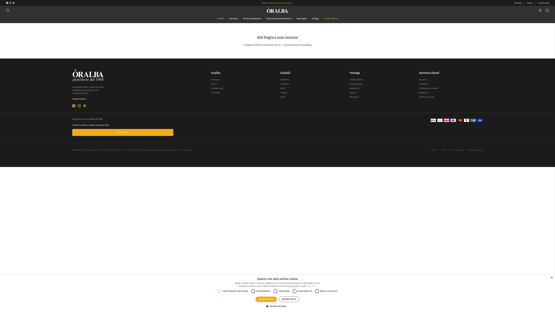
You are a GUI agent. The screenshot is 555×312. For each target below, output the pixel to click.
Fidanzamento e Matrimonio (278, 18)
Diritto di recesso (426, 96)
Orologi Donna (356, 79)
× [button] (552, 278)
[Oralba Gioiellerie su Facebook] (7, 3)
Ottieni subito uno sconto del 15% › (277, 2)
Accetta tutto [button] (266, 299)
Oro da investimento (252, 18)
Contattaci (216, 92)
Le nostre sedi (543, 3)
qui (282, 44)
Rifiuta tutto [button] (289, 299)
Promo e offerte (330, 18)
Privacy (434, 150)
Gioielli (221, 18)
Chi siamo (518, 3)
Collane (283, 92)
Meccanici (354, 96)
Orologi (315, 18)
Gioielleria (285, 79)
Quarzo (353, 92)
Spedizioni (424, 92)
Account (423, 79)
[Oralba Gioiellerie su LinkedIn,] (14, 3)
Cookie (443, 150)
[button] (277, 306)
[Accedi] (540, 10)
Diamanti (233, 18)
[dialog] (277, 293)
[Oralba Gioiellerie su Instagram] (10, 3)
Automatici (355, 88)
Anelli (282, 96)
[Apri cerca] (8, 10)
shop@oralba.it (79, 98)
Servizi (529, 3)
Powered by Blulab (475, 150)
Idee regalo (302, 18)
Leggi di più (312, 286)
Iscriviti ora (122, 132)
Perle (282, 88)
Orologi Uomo (356, 83)
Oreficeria (284, 83)
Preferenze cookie (456, 150)
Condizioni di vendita (428, 88)
